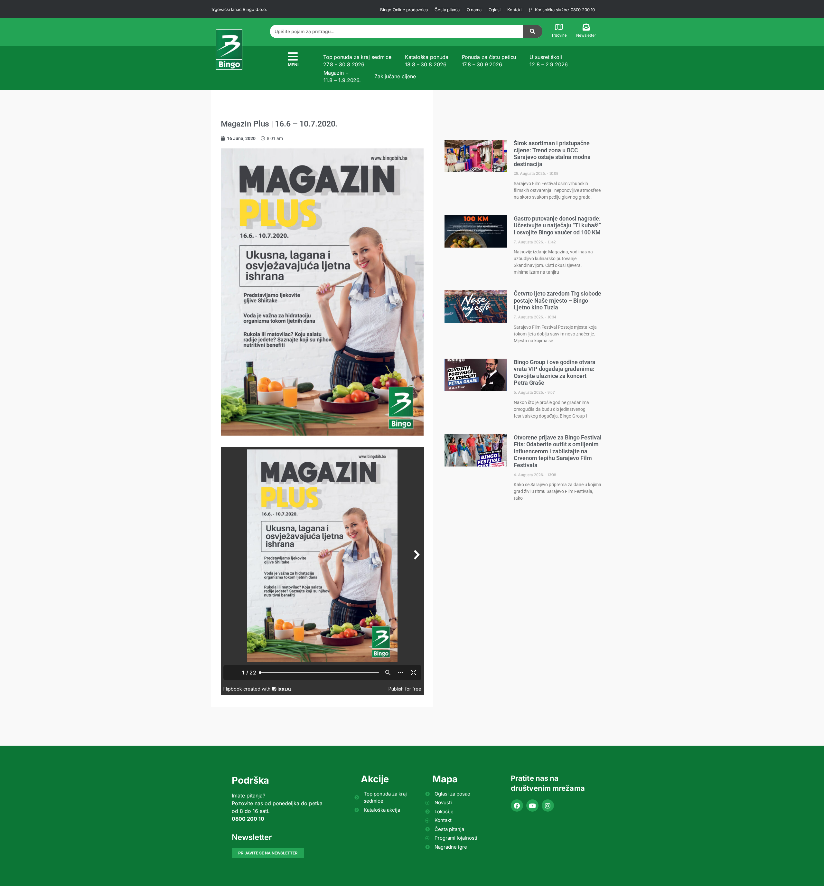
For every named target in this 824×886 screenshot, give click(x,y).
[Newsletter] (586, 27)
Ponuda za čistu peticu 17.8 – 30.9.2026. (489, 60)
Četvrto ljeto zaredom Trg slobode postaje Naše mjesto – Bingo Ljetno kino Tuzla (557, 300)
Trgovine (558, 35)
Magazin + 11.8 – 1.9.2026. (342, 76)
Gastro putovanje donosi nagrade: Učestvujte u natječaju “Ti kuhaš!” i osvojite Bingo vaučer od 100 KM (557, 225)
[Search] (533, 31)
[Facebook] (517, 805)
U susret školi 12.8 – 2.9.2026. (549, 60)
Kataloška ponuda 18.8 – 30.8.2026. (426, 60)
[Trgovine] (559, 27)
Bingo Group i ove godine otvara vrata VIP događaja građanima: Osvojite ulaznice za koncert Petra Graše (554, 372)
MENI (293, 64)
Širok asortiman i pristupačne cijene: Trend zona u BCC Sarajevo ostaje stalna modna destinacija (552, 153)
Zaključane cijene (395, 76)
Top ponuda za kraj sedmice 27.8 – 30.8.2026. (357, 60)
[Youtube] (532, 805)
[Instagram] (548, 805)
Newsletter (586, 35)
